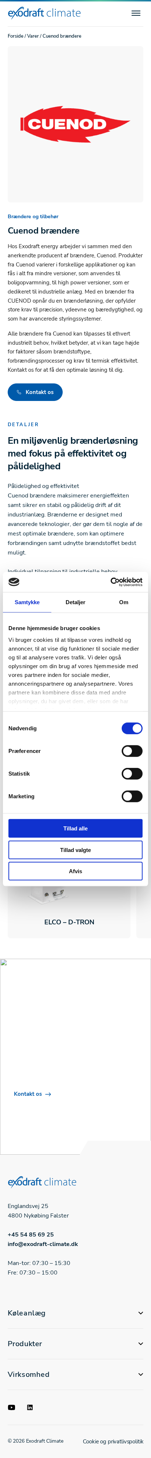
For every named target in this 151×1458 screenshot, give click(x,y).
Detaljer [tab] (76, 602)
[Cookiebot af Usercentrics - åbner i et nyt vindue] (110, 582)
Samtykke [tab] (27, 602)
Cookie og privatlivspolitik (113, 1441)
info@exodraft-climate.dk (43, 1244)
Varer (33, 36)
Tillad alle (75, 828)
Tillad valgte (75, 850)
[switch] (132, 751)
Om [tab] (123, 602)
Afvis (75, 871)
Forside (15, 36)
